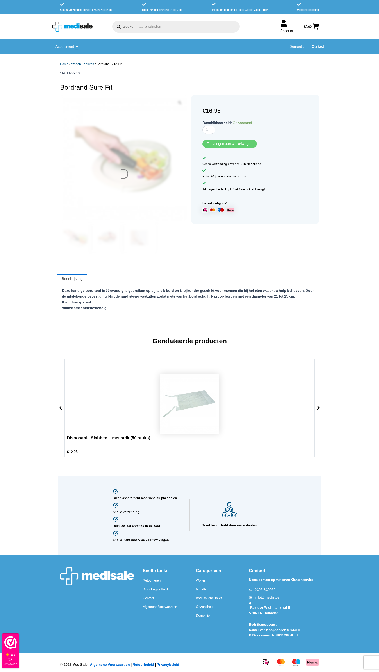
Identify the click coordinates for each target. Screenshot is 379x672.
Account (286, 31)
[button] (60, 408)
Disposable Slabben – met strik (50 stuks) (108, 438)
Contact (148, 598)
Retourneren (152, 580)
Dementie (203, 616)
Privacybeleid (168, 665)
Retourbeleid (143, 665)
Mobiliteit (202, 589)
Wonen (76, 64)
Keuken (89, 64)
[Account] (283, 23)
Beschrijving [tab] (72, 279)
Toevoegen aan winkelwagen (229, 144)
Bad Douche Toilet (209, 598)
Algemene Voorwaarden (160, 607)
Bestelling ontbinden (157, 589)
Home (64, 64)
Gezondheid (204, 607)
